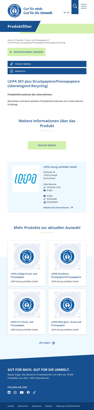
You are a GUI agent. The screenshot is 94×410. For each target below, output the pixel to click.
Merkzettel (20, 71)
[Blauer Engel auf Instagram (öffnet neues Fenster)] (15, 392)
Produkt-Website (47, 145)
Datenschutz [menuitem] (23, 406)
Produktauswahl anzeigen (28, 52)
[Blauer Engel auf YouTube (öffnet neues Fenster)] (22, 392)
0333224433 (52, 202)
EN (68, 12)
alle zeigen (44, 342)
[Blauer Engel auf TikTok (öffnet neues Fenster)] (34, 392)
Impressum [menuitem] (36, 406)
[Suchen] (75, 6)
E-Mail (49, 190)
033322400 (52, 199)
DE (65, 12)
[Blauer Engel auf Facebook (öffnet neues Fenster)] (28, 392)
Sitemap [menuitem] (48, 406)
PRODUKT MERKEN (23, 64)
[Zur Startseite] (35, 11)
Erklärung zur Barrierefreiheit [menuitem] (68, 406)
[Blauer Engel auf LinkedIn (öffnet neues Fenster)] (9, 392)
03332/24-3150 (53, 187)
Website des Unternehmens (56, 207)
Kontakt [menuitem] (11, 406)
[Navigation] (83, 6)
